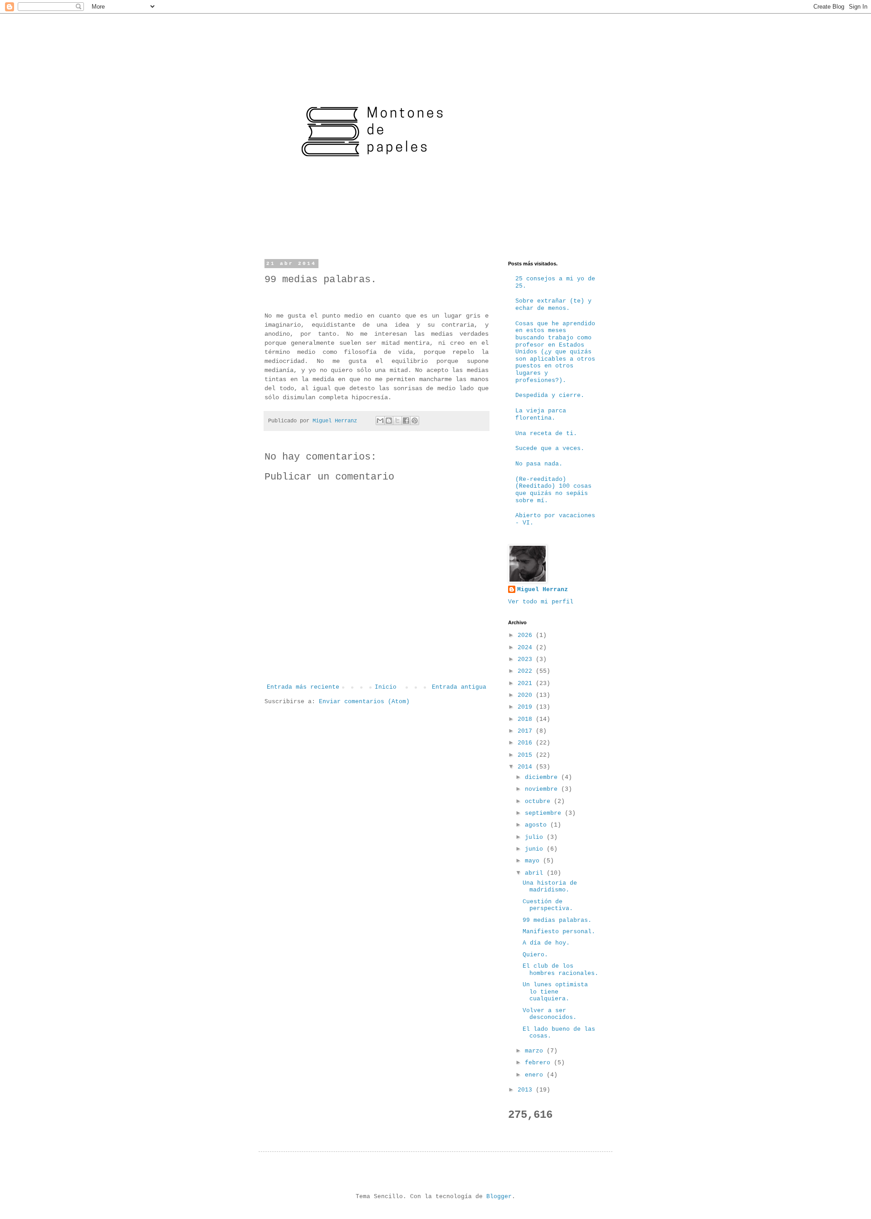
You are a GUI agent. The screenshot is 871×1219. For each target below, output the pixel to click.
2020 (527, 695)
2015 (527, 755)
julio (536, 837)
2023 (527, 659)
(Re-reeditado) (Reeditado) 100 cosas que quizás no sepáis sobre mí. (553, 490)
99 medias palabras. (557, 920)
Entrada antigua (459, 687)
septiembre (545, 813)
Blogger (499, 1196)
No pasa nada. (539, 463)
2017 (527, 731)
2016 (527, 742)
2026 (527, 635)
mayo (534, 860)
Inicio (385, 687)
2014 (527, 767)
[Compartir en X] (397, 420)
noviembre (543, 789)
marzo (536, 1051)
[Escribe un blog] (388, 420)
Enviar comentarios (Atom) (364, 701)
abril (536, 873)
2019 (527, 707)
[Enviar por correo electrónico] (380, 420)
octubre (539, 801)
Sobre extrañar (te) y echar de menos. (553, 305)
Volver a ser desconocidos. (550, 1014)
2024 (527, 647)
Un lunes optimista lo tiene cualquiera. (555, 991)
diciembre (543, 777)
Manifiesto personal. (559, 931)
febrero (539, 1062)
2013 (527, 1090)
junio (536, 849)
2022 (527, 671)
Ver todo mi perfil (540, 601)
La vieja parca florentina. (540, 414)
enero (536, 1075)
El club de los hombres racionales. (560, 970)
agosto (537, 825)
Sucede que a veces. (549, 448)
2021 (527, 683)
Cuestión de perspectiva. (548, 905)
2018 (527, 719)
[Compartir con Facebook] (406, 420)
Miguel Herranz (542, 589)
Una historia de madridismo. (550, 887)
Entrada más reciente (303, 687)
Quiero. (535, 954)
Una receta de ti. (546, 433)
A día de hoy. (546, 943)
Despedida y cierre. (549, 395)
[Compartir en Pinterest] (414, 420)
